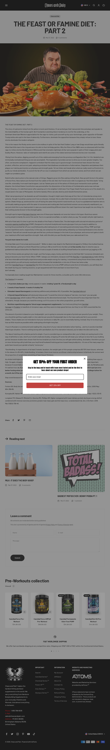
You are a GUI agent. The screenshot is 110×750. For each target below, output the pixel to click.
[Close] (84, 358)
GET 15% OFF (55, 385)
